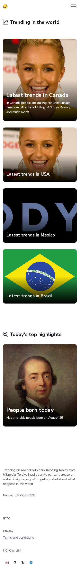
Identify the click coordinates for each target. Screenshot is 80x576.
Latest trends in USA (28, 174)
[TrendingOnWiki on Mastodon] (31, 563)
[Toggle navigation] (74, 6)
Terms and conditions (18, 537)
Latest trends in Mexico (30, 235)
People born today (30, 410)
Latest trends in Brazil (29, 296)
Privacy (8, 531)
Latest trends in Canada (37, 95)
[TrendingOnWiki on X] (23, 563)
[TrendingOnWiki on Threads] (15, 563)
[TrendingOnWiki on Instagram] (7, 563)
